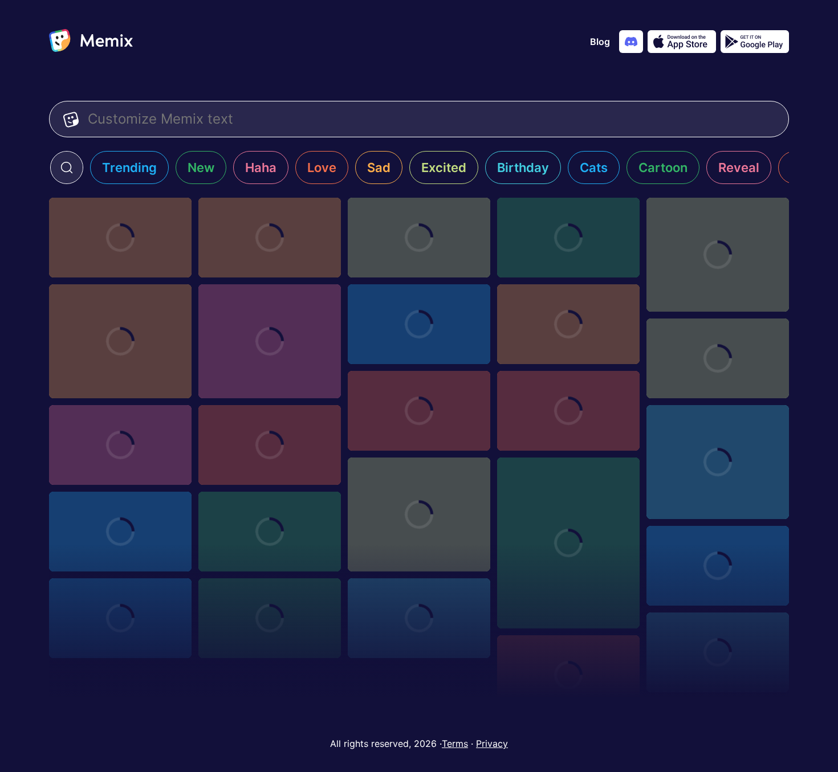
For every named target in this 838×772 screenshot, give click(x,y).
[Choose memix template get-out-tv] (419, 618)
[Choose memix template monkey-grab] (568, 543)
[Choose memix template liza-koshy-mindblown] (120, 531)
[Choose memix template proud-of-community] (120, 341)
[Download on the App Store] (682, 41)
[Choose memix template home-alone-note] (269, 618)
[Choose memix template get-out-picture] (568, 675)
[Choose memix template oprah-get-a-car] (717, 462)
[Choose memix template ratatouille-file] (269, 445)
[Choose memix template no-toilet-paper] (419, 514)
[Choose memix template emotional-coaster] (717, 255)
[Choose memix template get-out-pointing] (717, 652)
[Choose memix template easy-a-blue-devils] (568, 324)
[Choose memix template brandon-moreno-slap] (419, 324)
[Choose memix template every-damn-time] (269, 341)
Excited (443, 167)
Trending (129, 167)
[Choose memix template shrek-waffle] (419, 411)
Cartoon (663, 167)
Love (321, 167)
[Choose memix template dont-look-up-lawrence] (269, 237)
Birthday (523, 167)
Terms (455, 743)
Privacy (492, 743)
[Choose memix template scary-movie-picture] (568, 411)
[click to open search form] (67, 167)
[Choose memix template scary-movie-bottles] (120, 445)
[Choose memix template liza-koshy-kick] (269, 531)
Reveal (738, 167)
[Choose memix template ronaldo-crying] (568, 237)
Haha (260, 167)
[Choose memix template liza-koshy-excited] (717, 566)
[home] (91, 41)
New (201, 167)
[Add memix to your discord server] (631, 41)
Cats (594, 167)
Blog (600, 41)
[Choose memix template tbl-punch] (717, 358)
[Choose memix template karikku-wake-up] (120, 618)
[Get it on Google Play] (755, 41)
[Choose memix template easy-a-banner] (120, 237)
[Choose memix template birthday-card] (419, 237)
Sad (378, 167)
